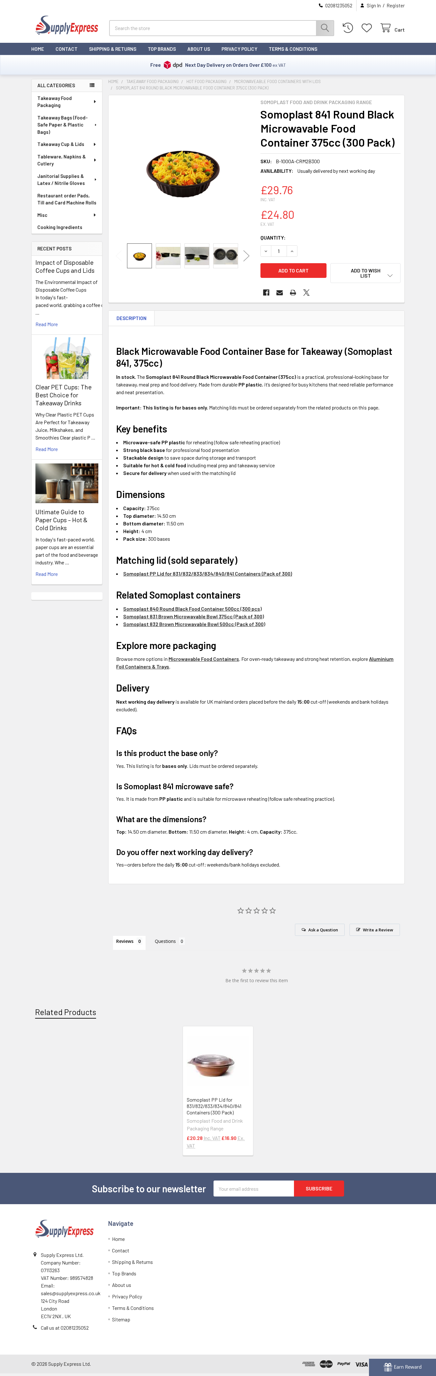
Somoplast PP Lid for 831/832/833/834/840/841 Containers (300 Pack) (214, 1106)
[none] (182, 169)
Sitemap (121, 1319)
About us (198, 49)
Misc (42, 215)
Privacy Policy (239, 49)
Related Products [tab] (65, 1012)
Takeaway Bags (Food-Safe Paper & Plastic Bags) (62, 125)
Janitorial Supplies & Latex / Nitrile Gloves (61, 179)
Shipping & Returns (112, 49)
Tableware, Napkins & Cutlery (61, 160)
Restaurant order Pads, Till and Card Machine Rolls (66, 199)
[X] (306, 292)
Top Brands (162, 49)
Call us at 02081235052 (65, 1328)
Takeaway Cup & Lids (60, 144)
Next (246, 256)
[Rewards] (402, 1367)
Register (396, 5)
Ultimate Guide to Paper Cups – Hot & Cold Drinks (61, 519)
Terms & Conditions (293, 49)
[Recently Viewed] (349, 28)
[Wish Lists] (368, 28)
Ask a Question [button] (323, 930)
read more (46, 324)
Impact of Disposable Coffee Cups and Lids (64, 266)
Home (37, 49)
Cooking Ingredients (59, 227)
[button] (365, 273)
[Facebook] (266, 292)
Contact (67, 49)
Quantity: (273, 237)
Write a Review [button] (378, 930)
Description (132, 318)
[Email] (279, 292)
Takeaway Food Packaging (54, 101)
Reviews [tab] (124, 941)
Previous (118, 256)
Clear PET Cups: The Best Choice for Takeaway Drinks (63, 395)
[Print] (293, 292)
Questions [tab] (165, 941)
